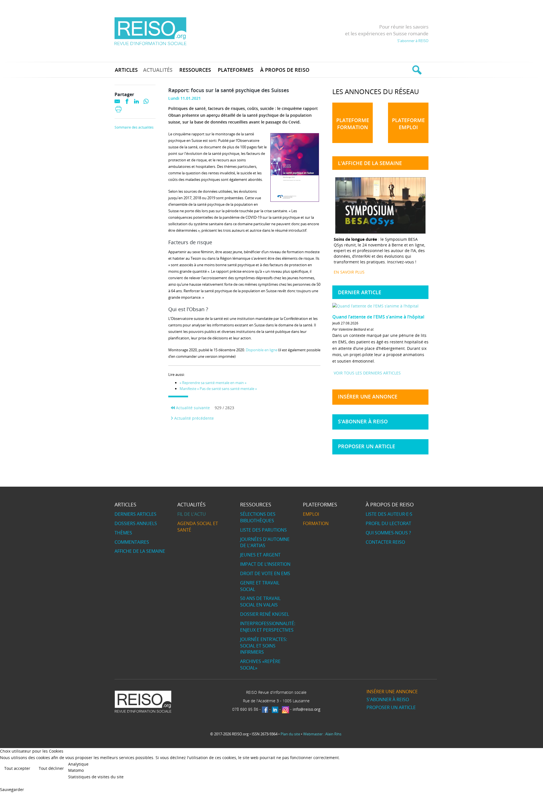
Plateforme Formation (352, 124)
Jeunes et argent (260, 555)
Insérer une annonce (367, 396)
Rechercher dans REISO (416, 70)
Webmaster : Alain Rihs (322, 733)
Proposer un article (366, 446)
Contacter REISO (385, 542)
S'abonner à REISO (412, 40)
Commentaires (132, 542)
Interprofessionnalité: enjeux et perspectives (267, 626)
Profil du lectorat (388, 523)
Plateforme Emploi (408, 124)
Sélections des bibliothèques (257, 517)
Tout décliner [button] (51, 768)
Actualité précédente (193, 418)
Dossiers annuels (136, 523)
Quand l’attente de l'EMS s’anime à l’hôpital (378, 317)
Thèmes (123, 533)
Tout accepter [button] (17, 768)
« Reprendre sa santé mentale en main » (213, 382)
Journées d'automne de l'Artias (265, 542)
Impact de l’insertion (265, 564)
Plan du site (290, 733)
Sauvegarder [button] (12, 789)
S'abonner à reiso (363, 421)
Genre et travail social (259, 586)
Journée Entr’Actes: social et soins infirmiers (263, 645)
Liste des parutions (263, 530)
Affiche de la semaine (140, 551)
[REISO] (150, 31)
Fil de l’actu (191, 514)
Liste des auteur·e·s (389, 514)
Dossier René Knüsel (264, 614)
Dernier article (359, 292)
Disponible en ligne (262, 349)
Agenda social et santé (197, 526)
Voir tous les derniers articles (367, 373)
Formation (316, 523)
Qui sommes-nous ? (388, 533)
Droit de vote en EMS (265, 573)
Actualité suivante (192, 407)
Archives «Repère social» (260, 664)
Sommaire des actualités (134, 127)
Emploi (311, 514)
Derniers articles (135, 514)
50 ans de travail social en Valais (260, 601)
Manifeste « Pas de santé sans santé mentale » (218, 388)
